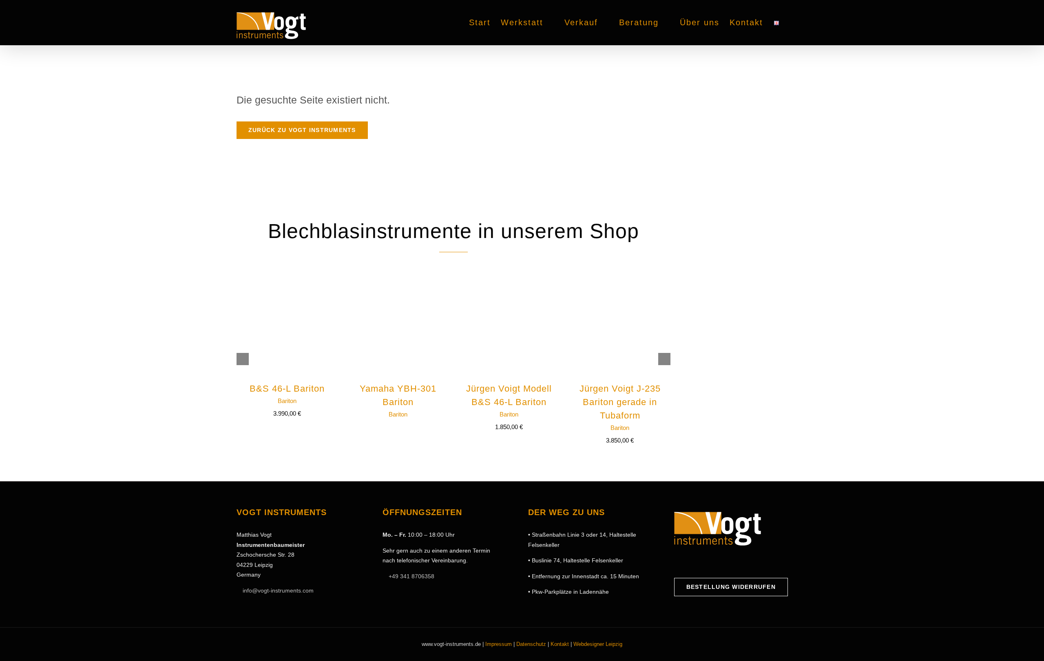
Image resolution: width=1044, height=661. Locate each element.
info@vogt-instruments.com (278, 590)
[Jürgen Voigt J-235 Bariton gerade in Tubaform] (619, 277)
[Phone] (728, 562)
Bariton (287, 400)
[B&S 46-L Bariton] (287, 277)
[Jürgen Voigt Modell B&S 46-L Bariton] (509, 277)
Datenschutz (531, 644)
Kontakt (560, 644)
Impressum (498, 644)
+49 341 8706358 (411, 576)
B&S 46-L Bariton (287, 388)
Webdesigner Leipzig (597, 644)
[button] (793, 22)
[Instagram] (690, 562)
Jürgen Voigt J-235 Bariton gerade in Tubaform (620, 402)
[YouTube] (702, 562)
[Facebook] (677, 562)
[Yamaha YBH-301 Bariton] (398, 277)
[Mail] (715, 562)
